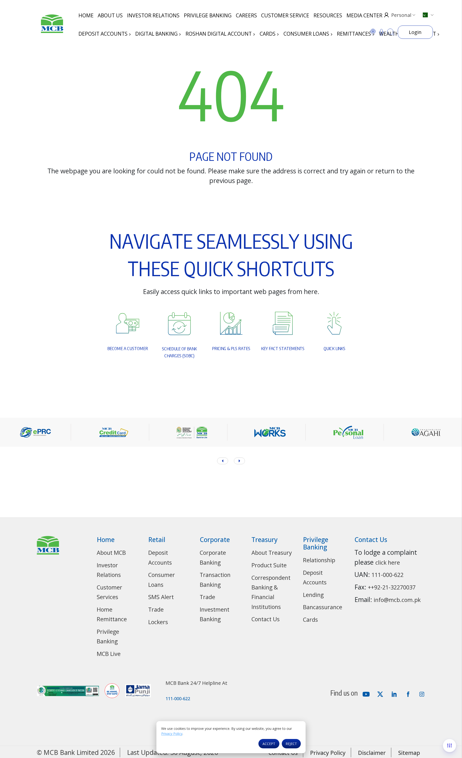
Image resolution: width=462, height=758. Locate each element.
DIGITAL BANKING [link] (157, 33)
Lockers (158, 622)
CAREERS (246, 15)
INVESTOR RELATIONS (153, 15)
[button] (239, 460)
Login (415, 32)
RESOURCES (328, 15)
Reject (291, 743)
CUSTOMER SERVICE (285, 15)
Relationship (319, 560)
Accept (269, 743)
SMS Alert (161, 597)
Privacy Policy (171, 733)
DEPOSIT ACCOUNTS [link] (103, 33)
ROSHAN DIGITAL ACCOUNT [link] (219, 33)
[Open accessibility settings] (449, 745)
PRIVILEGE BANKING (207, 15)
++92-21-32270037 (392, 587)
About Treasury (271, 552)
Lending (313, 595)
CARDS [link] (268, 33)
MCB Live (109, 654)
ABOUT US (110, 15)
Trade (156, 609)
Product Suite (269, 565)
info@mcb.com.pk (397, 600)
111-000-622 (388, 575)
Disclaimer (372, 753)
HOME (86, 15)
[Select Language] (427, 15)
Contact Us (265, 619)
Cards (310, 619)
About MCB (111, 552)
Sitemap (409, 753)
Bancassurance (322, 607)
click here (387, 562)
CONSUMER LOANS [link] (306, 33)
